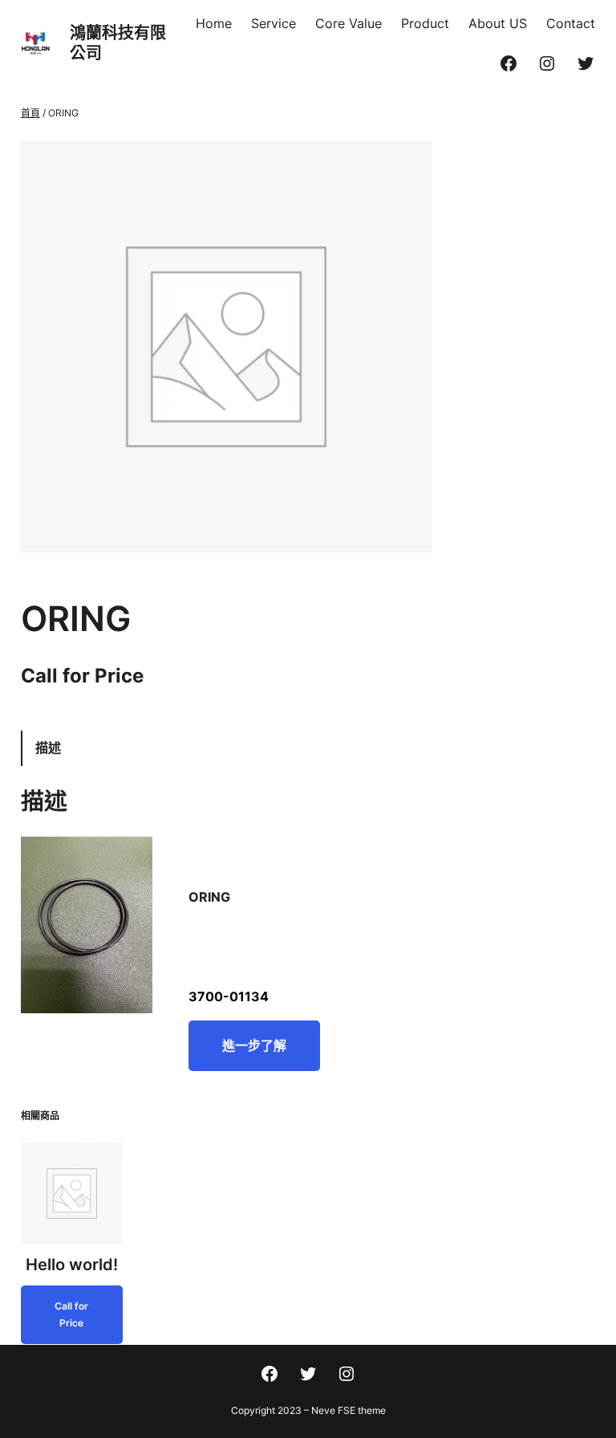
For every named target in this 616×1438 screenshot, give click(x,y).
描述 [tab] (48, 747)
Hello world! (72, 1264)
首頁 (30, 113)
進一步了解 (254, 1045)
